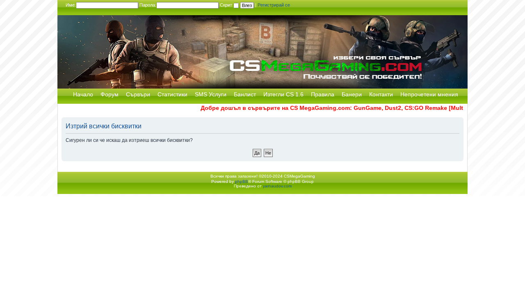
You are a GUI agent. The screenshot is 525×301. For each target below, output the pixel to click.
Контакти (381, 94)
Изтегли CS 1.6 (283, 94)
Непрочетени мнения (429, 94)
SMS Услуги (210, 94)
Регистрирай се (274, 4)
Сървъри (138, 94)
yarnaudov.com (277, 186)
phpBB (241, 181)
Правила (322, 94)
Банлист (245, 94)
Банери (352, 94)
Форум (109, 94)
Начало (83, 94)
